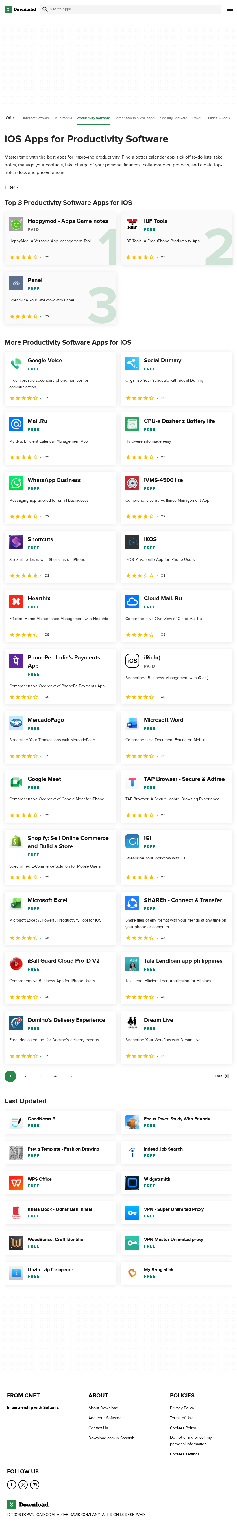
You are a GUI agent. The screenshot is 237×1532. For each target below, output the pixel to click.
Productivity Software (93, 118)
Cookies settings (185, 1453)
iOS (8, 117)
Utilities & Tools (218, 118)
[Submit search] (45, 9)
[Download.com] (20, 9)
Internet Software (36, 118)
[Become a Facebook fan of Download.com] (11, 1484)
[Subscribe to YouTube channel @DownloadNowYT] (34, 1484)
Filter (10, 187)
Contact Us (98, 1427)
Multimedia (63, 118)
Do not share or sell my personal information (191, 1440)
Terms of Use (182, 1417)
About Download (103, 1408)
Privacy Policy (182, 1408)
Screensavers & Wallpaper (135, 118)
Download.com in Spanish (111, 1437)
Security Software (173, 118)
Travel (196, 118)
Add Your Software (105, 1417)
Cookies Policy (183, 1427)
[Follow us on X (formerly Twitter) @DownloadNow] (23, 1484)
